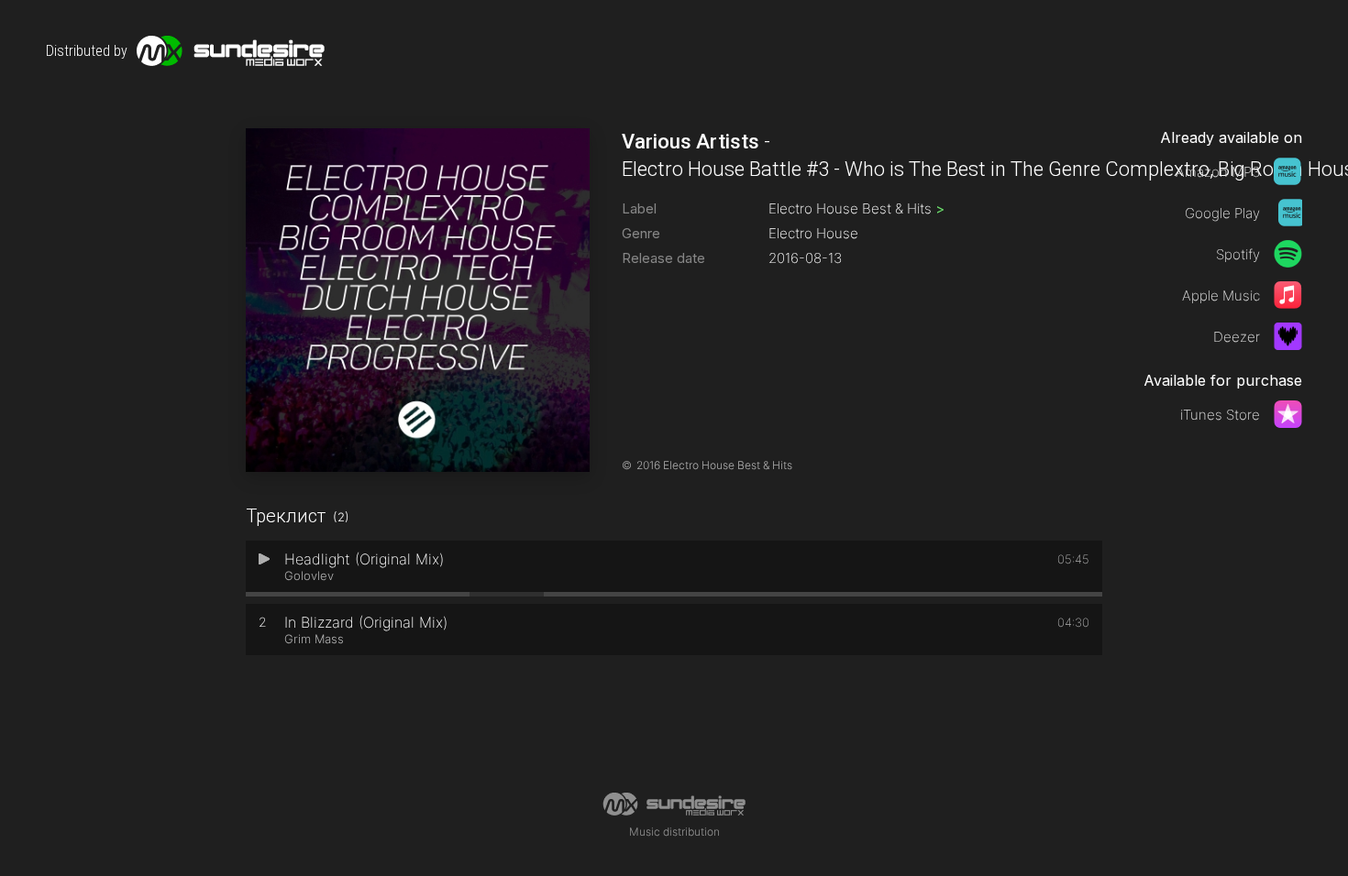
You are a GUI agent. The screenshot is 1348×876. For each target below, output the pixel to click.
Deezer (1236, 336)
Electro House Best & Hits (856, 208)
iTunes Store (1220, 414)
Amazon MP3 (1218, 172)
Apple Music (1221, 295)
